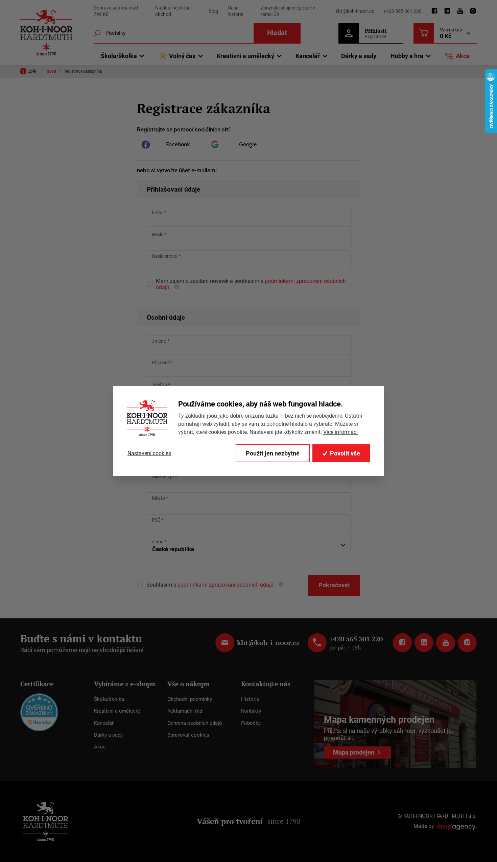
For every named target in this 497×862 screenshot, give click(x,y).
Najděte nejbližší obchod (172, 11)
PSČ (156, 520)
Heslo (158, 234)
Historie (250, 699)
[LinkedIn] (447, 11)
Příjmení (160, 362)
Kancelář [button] (307, 55)
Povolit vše (345, 453)
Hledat (277, 33)
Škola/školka (109, 699)
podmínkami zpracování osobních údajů (225, 585)
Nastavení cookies (149, 453)
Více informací (340, 432)
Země (157, 541)
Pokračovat (334, 585)
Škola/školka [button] (119, 55)
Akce (463, 55)
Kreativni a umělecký (117, 711)
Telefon (159, 384)
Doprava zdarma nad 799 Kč (116, 11)
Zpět (32, 71)
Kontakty (251, 711)
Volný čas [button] (182, 55)
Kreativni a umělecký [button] (245, 55)
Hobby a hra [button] (406, 55)
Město (158, 498)
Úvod (52, 71)
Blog (213, 11)
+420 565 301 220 (402, 11)
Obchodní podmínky (189, 699)
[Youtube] (460, 11)
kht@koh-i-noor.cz (355, 11)
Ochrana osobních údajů (194, 723)
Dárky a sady (358, 55)
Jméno (159, 341)
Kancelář (104, 723)
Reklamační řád (184, 711)
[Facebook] (434, 11)
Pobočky (251, 723)
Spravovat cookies (188, 735)
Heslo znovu (165, 256)
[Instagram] (473, 11)
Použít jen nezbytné (273, 453)
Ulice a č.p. (163, 476)
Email (157, 212)
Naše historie (235, 11)
